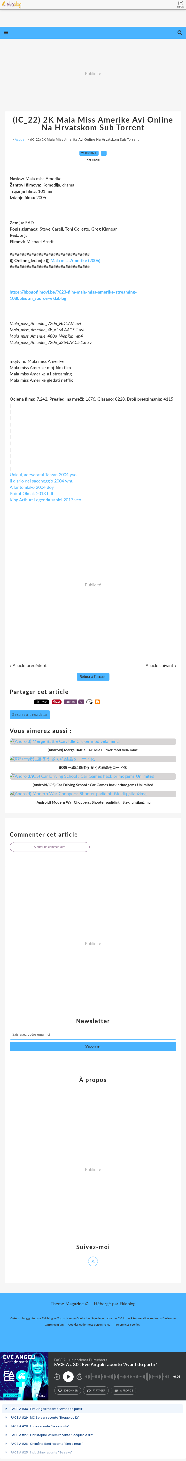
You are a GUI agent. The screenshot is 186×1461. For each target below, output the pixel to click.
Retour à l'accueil (93, 677)
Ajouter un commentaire (49, 847)
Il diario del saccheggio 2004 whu (41, 481)
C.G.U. (122, 1318)
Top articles (64, 1318)
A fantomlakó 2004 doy (32, 487)
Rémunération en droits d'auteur (151, 1318)
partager (99, 1390)
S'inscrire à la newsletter (29, 714)
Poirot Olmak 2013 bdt (31, 494)
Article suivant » (161, 666)
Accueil (20, 139)
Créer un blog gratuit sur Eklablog (31, 1318)
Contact (82, 1318)
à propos (126, 1390)
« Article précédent (28, 666)
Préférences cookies (127, 1324)
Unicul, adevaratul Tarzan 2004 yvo (43, 475)
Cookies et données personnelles (89, 1324)
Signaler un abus (102, 1318)
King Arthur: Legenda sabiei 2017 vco (45, 500)
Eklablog (127, 1304)
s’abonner (71, 1390)
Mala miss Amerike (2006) (75, 261)
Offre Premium (54, 1324)
